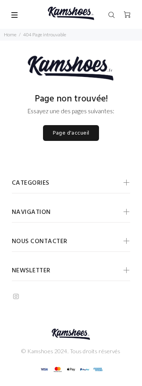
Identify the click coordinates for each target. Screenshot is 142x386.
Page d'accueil (71, 133)
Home (10, 34)
